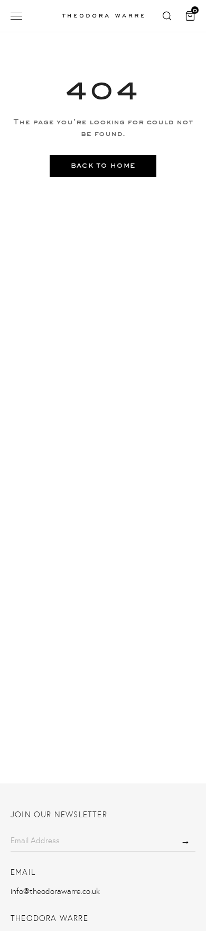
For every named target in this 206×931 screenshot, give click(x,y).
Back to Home (103, 165)
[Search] (167, 15)
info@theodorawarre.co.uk (55, 891)
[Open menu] (16, 16)
